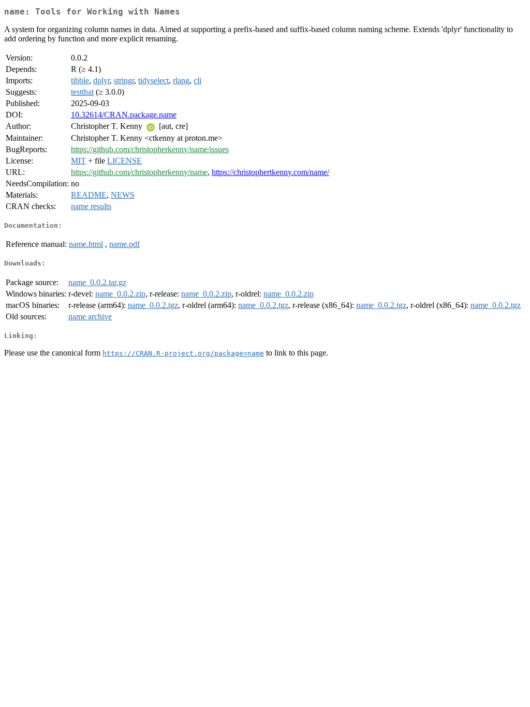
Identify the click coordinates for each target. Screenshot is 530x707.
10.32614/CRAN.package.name (123, 114)
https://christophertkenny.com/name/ (270, 172)
